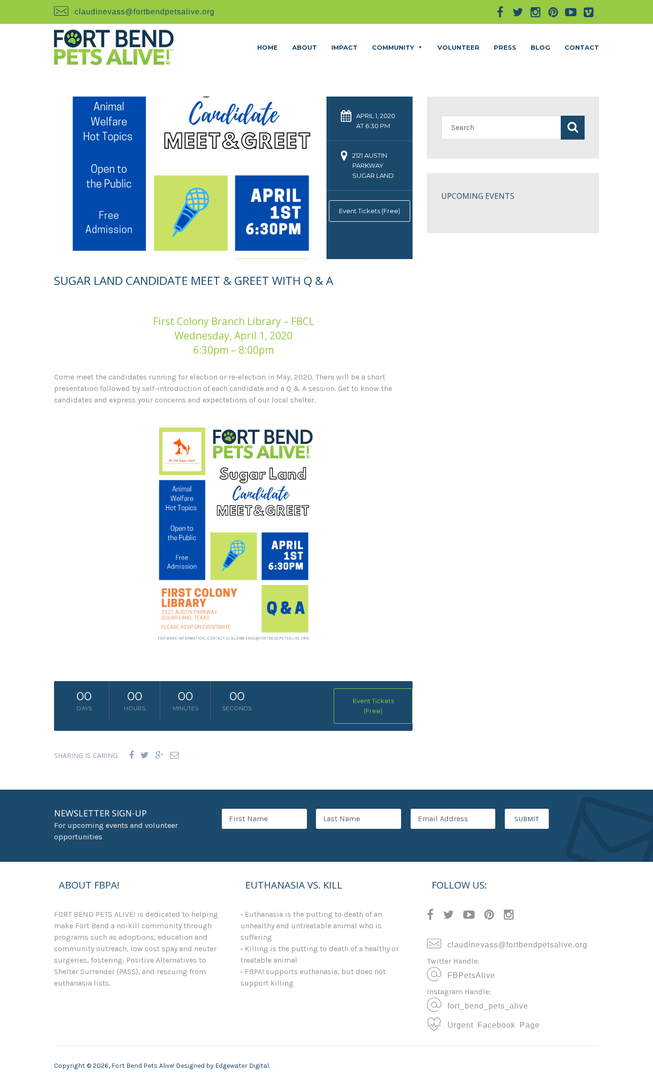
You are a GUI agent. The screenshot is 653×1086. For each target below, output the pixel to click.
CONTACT (582, 47)
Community (393, 47)
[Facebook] (131, 755)
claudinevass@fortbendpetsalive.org (145, 11)
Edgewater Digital (242, 1066)
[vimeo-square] (588, 12)
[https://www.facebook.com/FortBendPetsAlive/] (430, 916)
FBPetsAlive (469, 974)
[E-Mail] (174, 755)
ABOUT (304, 47)
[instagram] (535, 12)
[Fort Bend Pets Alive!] (114, 46)
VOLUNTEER (458, 47)
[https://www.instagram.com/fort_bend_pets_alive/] (509, 916)
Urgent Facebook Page (491, 1024)
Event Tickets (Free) (369, 211)
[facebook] (500, 12)
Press (505, 47)
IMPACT (344, 47)
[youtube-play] (571, 12)
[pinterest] (553, 12)
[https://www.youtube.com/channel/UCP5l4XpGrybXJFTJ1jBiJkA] (469, 916)
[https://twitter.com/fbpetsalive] (448, 916)
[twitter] (518, 12)
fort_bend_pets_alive (485, 1005)
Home (267, 47)
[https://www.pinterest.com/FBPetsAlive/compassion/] (489, 916)
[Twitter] (145, 755)
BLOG (540, 47)
